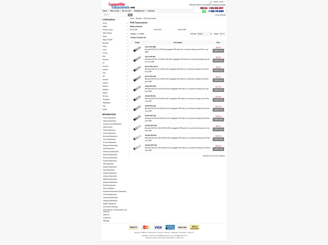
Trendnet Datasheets (110, 198)
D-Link (105, 53)
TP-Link (105, 96)
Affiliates (143, 232)
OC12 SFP (133, 30)
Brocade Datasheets (110, 136)
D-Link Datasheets (109, 142)
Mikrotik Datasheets (110, 179)
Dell (104, 56)
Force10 (105, 66)
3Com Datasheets (109, 118)
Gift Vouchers (152, 232)
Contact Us (107, 218)
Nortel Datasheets (109, 185)
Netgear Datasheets (110, 182)
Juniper (105, 83)
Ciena (105, 46)
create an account (218, 5)
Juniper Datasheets (110, 173)
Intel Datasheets (108, 170)
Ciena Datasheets (109, 139)
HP (104, 76)
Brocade (106, 43)
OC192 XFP (182, 30)
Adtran (105, 26)
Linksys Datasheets (110, 176)
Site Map (106, 221)
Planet (105, 93)
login (208, 5)
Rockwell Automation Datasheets (114, 191)
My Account (126, 11)
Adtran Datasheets (109, 121)
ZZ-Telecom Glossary (110, 207)
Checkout (151, 11)
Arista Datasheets (109, 130)
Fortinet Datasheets (110, 161)
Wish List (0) (114, 11)
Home (105, 11)
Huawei (105, 79)
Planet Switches (108, 188)
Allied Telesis (107, 33)
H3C (104, 73)
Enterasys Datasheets (110, 152)
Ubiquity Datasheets (110, 201)
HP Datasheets (108, 164)
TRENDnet (106, 103)
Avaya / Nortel (107, 40)
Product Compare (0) (138, 37)
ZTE (104, 106)
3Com (105, 23)
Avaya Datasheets (109, 133)
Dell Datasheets (108, 148)
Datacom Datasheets (110, 145)
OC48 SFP (157, 30)
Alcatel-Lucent (108, 30)
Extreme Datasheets (110, 155)
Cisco (105, 50)
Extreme (105, 60)
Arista (105, 36)
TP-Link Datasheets (110, 194)
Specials (137, 232)
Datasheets (174, 232)
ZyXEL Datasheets (109, 204)
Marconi (105, 86)
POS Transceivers (150, 18)
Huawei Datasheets (110, 167)
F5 (103, 63)
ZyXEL (105, 109)
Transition (106, 99)
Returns (166, 232)
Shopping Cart (139, 11)
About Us (106, 215)
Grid (142, 34)
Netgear (105, 89)
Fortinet (105, 70)
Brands (160, 232)
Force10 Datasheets (110, 158)
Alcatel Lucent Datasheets (112, 124)
